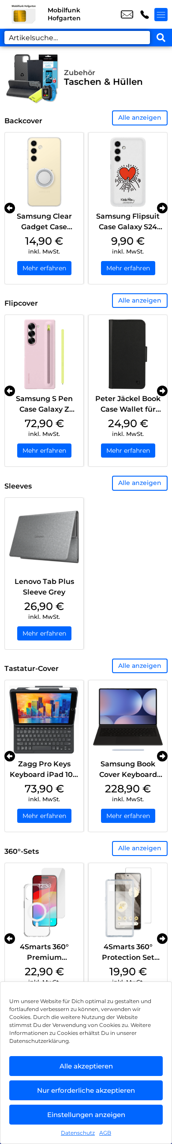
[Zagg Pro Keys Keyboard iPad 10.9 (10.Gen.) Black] (44, 719)
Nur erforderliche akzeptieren (86, 1090)
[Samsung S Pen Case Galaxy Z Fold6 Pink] (44, 354)
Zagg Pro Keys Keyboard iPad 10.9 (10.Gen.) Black (44, 774)
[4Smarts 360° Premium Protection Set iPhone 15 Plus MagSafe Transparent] (44, 902)
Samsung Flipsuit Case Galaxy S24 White (128, 227)
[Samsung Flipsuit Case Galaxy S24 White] (128, 172)
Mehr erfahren (44, 268)
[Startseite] (23, 14)
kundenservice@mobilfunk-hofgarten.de (127, 14)
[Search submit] (161, 37)
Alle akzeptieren (86, 1066)
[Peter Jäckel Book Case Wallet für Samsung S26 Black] (128, 354)
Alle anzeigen (139, 117)
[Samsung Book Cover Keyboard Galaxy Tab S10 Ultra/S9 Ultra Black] (128, 719)
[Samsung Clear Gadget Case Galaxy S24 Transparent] (44, 172)
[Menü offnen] (161, 14)
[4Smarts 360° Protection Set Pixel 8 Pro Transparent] (128, 902)
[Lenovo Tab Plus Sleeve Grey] (44, 537)
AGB (105, 1132)
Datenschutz (78, 1132)
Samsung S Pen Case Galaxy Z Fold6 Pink (44, 409)
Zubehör (79, 72)
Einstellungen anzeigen (86, 1114)
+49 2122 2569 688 (144, 14)
